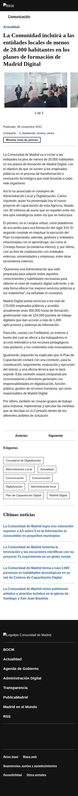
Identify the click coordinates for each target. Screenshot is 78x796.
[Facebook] (8, 731)
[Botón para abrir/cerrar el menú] (72, 5)
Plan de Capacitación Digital (23, 495)
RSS (7, 716)
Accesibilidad (12, 774)
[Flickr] (20, 742)
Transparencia (15, 688)
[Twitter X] (32, 731)
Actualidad (11, 27)
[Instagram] (20, 731)
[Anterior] (28, 113)
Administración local (43, 486)
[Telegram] (32, 742)
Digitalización (14, 486)
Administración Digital (22, 678)
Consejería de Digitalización (23, 460)
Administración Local (19, 469)
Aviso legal (10, 756)
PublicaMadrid (15, 697)
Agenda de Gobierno (21, 669)
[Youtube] (44, 731)
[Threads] (44, 742)
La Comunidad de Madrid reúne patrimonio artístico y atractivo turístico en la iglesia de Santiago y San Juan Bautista (35, 593)
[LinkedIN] (56, 731)
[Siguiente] (49, 113)
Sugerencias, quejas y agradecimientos (30, 765)
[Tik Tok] (8, 742)
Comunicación (19, 16)
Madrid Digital (58, 495)
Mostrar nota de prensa (22, 139)
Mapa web (30, 756)
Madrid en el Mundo (20, 707)
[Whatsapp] (68, 731)
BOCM (8, 650)
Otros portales (36, 774)
